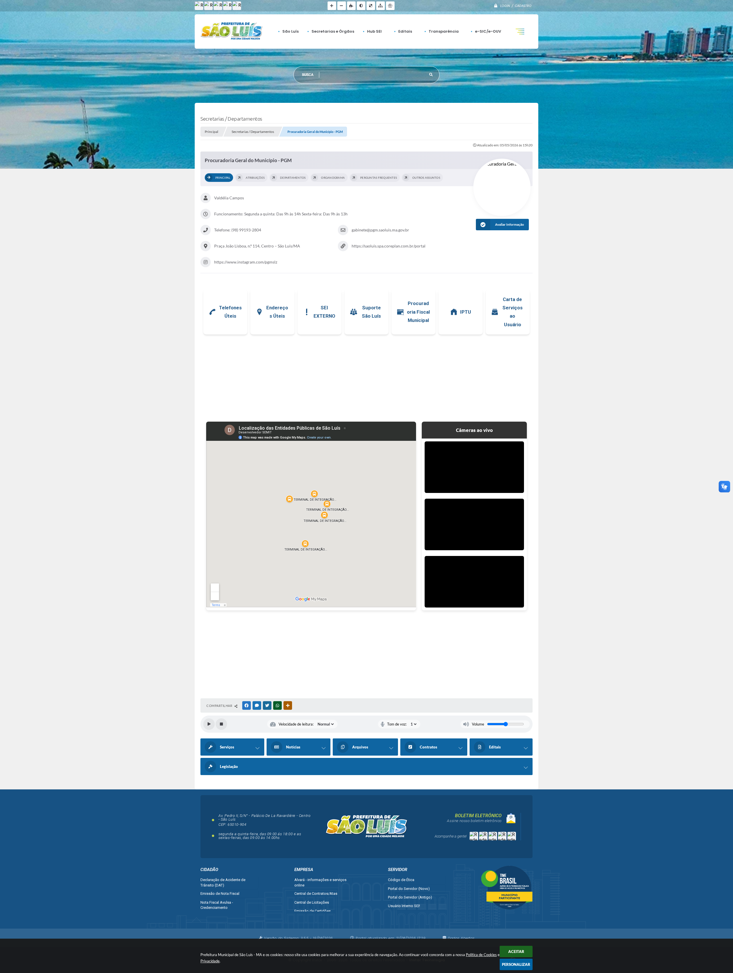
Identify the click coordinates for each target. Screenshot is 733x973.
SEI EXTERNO (324, 312)
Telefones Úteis (230, 312)
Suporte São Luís (371, 312)
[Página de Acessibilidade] (390, 5)
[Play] (209, 724)
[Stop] (221, 724)
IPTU (465, 312)
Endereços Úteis (277, 312)
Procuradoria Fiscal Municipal (418, 311)
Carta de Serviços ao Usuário (513, 311)
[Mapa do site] (380, 5)
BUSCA (307, 75)
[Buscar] (431, 74)
